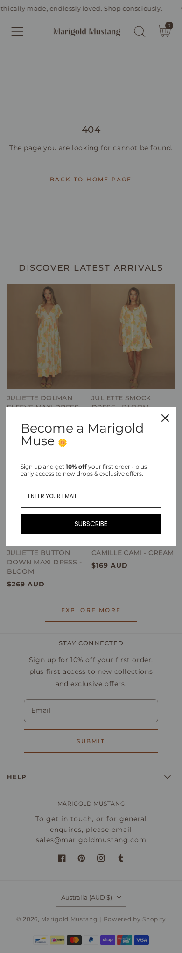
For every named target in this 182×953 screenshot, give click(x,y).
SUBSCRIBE (91, 523)
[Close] (165, 418)
